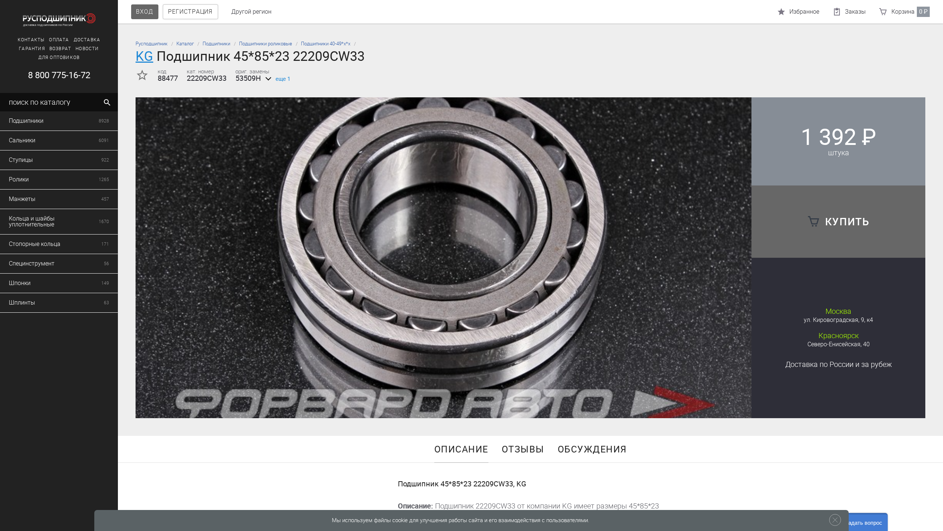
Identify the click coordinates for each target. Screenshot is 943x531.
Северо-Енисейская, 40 (838, 344)
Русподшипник (152, 43)
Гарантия (32, 48)
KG (144, 56)
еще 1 (283, 79)
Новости (87, 48)
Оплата (59, 39)
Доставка (87, 39)
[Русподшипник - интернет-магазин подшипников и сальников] (58, 20)
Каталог (185, 43)
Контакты (31, 39)
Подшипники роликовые (265, 43)
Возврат (60, 48)
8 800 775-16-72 (59, 75)
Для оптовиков (59, 57)
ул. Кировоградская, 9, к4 (838, 319)
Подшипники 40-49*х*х (325, 43)
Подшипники (216, 43)
